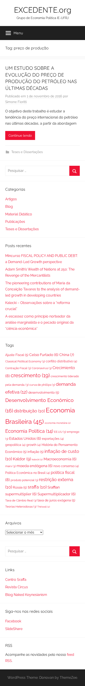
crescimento (30, 375)
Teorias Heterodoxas (20, 506)
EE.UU (60, 431)
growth (33, 445)
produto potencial (24, 480)
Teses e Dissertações (27, 152)
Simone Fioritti (16, 102)
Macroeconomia (60, 459)
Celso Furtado (43, 355)
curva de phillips (42, 384)
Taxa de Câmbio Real (21, 500)
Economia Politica (29, 431)
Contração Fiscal (18, 368)
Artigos (11, 199)
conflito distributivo (61, 361)
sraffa (37, 487)
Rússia (20, 487)
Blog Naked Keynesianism (26, 595)
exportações (53, 438)
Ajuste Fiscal (16, 355)
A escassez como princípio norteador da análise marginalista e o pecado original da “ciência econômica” (39, 322)
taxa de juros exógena (56, 500)
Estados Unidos (25, 438)
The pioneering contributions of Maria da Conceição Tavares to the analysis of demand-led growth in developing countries (42, 289)
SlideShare (13, 629)
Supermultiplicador (56, 494)
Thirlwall (43, 506)
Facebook (13, 621)
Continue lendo (20, 136)
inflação (35, 452)
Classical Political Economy (25, 361)
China (66, 355)
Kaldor (22, 458)
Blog (9, 206)
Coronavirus (42, 368)
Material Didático (18, 214)
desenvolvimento (43, 392)
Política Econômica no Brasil (27, 473)
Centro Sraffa (15, 580)
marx (10, 466)
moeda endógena (35, 466)
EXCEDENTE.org (42, 10)
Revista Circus (16, 587)
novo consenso (66, 466)
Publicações (15, 222)
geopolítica (15, 445)
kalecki (37, 459)
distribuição (29, 411)
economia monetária (58, 423)
